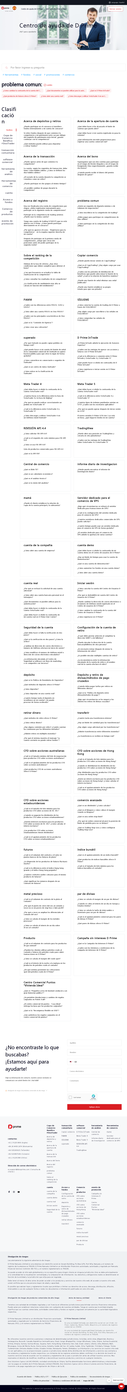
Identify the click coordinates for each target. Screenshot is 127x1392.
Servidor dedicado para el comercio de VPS (93, 499)
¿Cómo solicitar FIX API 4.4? (35, 434)
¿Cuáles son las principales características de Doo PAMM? (44, 317)
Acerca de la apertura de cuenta (97, 121)
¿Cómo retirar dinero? (33, 723)
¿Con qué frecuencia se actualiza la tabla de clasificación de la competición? (42, 273)
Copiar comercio (87, 255)
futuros (28, 849)
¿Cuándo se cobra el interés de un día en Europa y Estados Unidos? (98, 905)
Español (121, 2)
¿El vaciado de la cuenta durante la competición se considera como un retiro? (45, 178)
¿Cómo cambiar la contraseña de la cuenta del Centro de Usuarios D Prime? (96, 611)
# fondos (26, 74)
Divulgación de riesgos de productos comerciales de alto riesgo (26, 1090)
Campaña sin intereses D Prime (97, 938)
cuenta (9, 193)
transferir (83, 712)
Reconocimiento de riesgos (100, 1377)
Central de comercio (36, 464)
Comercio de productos (7, 212)
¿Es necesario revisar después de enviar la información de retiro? (94, 650)
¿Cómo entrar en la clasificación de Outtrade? (38, 372)
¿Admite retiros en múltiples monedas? (40, 734)
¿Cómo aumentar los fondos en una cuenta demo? (98, 568)
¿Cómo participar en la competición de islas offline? (95, 225)
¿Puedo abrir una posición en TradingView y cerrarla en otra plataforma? (95, 435)
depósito (29, 674)
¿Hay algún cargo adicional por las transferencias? (98, 727)
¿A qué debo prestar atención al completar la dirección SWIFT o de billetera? (96, 637)
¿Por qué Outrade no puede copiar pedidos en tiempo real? (43, 344)
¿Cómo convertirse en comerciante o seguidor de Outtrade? (44, 361)
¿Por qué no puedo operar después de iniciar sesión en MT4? (99, 410)
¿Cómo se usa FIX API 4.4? (35, 445)
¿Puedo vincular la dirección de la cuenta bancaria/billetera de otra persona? (94, 643)
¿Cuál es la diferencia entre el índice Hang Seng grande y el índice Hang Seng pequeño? (44, 869)
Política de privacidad (41, 1381)
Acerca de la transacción (39, 156)
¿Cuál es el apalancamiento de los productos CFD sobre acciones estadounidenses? (42, 838)
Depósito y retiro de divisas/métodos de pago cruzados (93, 677)
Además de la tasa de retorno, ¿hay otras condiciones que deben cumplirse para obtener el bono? (44, 266)
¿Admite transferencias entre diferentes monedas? (98, 731)
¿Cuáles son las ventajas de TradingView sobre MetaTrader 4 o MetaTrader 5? (94, 441)
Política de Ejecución (59, 1377)
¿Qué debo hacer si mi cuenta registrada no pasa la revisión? (98, 134)
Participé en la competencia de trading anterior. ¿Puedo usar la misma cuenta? (44, 216)
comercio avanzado (89, 800)
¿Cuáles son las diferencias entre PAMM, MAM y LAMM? (44, 306)
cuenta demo (85, 545)
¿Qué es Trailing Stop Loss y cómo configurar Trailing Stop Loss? (96, 829)
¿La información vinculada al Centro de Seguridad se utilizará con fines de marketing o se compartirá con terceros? (42, 661)
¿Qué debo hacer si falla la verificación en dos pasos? (43, 634)
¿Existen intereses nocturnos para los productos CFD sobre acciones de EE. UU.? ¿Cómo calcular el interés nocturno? (44, 824)
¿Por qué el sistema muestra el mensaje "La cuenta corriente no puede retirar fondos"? (42, 739)
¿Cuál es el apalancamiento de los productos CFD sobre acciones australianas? (44, 764)
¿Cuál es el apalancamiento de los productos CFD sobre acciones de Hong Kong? (96, 788)
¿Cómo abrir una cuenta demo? (90, 573)
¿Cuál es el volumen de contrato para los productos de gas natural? (45, 944)
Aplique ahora (94, 1107)
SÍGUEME (83, 299)
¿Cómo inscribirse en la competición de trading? (97, 213)
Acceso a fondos (8, 201)
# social (37, 74)
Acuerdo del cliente (24, 1377)
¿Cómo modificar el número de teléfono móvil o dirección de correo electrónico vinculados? (44, 653)
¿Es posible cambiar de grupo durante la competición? (40, 189)
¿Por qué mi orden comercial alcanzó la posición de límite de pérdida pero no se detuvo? (98, 822)
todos (9, 130)
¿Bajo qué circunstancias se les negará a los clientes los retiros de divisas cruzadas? (95, 700)
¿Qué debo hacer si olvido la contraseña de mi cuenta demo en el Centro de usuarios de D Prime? (98, 551)
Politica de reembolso (78, 1377)
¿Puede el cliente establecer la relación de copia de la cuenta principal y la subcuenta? (42, 504)
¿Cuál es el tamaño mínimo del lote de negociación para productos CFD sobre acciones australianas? (45, 757)
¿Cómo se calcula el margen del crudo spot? (42, 959)
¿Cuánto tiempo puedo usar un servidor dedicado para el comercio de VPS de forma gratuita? (98, 527)
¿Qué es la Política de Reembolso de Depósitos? (44, 680)
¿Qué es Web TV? (31, 469)
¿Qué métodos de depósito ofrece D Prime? (42, 685)
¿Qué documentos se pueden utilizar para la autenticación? (42, 603)
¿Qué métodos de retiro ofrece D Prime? (40, 718)
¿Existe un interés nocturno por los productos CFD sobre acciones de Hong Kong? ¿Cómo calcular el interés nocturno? (98, 781)
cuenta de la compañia (38, 545)
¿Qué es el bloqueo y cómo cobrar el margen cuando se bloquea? (96, 811)
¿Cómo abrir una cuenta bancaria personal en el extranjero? (44, 596)
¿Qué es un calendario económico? (38, 474)
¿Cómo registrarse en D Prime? (90, 617)
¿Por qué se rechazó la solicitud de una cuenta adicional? (43, 589)
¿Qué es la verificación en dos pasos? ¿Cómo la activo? (43, 640)
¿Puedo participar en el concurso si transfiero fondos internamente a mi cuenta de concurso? (43, 127)
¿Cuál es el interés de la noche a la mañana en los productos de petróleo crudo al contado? (44, 964)
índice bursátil (86, 849)
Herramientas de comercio (9, 184)
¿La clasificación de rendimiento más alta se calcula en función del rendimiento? (42, 284)
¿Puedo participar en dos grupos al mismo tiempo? (45, 183)
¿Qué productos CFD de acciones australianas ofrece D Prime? (43, 770)
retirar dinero (32, 712)
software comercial (7, 160)
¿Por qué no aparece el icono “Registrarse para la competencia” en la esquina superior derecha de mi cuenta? (45, 232)
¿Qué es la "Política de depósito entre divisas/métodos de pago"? (93, 694)
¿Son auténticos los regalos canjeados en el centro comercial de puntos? (42, 1016)
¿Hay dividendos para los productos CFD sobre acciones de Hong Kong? (96, 773)
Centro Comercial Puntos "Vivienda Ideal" (39, 984)
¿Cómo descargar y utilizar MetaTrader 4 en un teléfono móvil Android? (42, 417)
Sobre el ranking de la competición (38, 257)
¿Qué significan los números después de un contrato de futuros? (42, 882)
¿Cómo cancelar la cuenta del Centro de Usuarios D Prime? (98, 589)
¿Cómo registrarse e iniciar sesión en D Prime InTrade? (96, 370)
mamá (27, 497)
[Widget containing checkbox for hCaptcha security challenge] (82, 1097)
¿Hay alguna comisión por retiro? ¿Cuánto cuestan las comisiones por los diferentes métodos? (45, 728)
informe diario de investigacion (97, 464)
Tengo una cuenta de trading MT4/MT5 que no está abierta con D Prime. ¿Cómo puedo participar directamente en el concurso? (45, 223)
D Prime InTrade (87, 337)
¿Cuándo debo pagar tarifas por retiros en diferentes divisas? (95, 687)
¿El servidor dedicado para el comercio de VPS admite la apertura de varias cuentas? (95, 533)
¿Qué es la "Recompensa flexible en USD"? (41, 1010)
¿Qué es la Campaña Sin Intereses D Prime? (95, 943)
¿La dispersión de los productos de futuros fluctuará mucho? (45, 862)
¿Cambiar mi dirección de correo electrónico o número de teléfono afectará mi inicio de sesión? (44, 647)
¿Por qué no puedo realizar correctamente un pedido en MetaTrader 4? (43, 403)
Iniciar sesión (115, 9)
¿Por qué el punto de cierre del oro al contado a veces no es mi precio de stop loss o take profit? (44, 907)
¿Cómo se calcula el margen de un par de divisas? (98, 899)
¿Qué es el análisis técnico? (35, 478)
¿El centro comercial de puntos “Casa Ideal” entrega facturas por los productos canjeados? (43, 1005)
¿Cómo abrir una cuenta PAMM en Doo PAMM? (44, 311)
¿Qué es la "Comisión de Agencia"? (38, 323)
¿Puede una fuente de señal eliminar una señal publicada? (96, 281)
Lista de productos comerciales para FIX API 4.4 (43, 449)
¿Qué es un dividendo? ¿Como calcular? (94, 805)
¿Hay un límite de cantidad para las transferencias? (98, 723)
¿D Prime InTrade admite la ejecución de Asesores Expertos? (98, 344)
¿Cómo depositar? (31, 689)
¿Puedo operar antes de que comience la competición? (41, 163)
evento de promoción (7, 222)
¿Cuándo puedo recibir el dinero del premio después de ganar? (95, 173)
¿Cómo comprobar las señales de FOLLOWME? (91, 319)
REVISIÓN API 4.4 (35, 428)
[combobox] (72, 1062)
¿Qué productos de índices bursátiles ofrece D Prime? (96, 860)
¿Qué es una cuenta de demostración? (93, 564)
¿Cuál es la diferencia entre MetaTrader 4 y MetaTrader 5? (42, 410)
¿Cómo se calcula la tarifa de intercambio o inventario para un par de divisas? (95, 911)
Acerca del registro (36, 200)
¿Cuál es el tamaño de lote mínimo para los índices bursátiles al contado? (95, 867)
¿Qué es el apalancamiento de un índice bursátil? (97, 855)
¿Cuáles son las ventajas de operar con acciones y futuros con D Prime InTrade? (98, 350)
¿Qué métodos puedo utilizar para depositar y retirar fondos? (42, 145)
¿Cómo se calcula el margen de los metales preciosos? (42, 920)
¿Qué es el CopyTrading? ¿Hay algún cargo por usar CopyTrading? (99, 266)
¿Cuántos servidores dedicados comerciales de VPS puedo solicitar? (98, 520)
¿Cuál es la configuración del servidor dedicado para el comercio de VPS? (97, 514)
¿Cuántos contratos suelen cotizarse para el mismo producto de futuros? (45, 876)
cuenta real (31, 583)
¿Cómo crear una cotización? (36, 327)
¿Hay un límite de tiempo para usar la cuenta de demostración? (97, 558)
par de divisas (86, 893)
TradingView (85, 428)
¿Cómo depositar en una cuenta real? (39, 693)
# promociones (52, 74)
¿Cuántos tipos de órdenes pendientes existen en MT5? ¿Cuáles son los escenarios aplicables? (97, 403)
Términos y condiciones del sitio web (66, 1381)
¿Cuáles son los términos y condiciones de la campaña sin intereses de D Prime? (95, 949)
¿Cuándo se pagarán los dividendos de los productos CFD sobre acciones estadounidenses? (44, 816)
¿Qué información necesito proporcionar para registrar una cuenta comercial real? (96, 141)
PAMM (28, 299)
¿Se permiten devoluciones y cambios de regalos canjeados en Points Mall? (44, 998)
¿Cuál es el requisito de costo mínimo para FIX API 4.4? (45, 439)
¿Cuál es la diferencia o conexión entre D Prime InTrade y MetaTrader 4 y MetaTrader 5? (97, 357)
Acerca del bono (87, 156)
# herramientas (10, 74)
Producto (29, 938)
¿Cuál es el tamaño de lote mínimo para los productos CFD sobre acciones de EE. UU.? (42, 810)
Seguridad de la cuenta (38, 627)
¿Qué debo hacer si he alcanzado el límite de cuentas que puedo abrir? (96, 127)
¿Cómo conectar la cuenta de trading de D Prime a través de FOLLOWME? (98, 306)
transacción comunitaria (8, 151)
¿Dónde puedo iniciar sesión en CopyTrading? (96, 261)
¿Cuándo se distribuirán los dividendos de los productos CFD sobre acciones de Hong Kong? (96, 767)
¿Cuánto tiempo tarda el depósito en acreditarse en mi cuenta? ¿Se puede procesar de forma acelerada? (39, 700)
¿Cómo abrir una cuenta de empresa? (39, 550)
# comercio (69, 74)
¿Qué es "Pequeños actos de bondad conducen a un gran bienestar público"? (45, 992)
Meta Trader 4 (33, 383)
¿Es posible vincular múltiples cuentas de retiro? (97, 655)
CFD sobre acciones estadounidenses (36, 802)
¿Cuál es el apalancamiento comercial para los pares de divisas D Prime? (99, 918)
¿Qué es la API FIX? (32, 453)
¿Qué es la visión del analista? (36, 483)
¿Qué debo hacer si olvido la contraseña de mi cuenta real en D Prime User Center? (42, 616)
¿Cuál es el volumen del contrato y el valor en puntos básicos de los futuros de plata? (43, 856)
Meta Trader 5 (86, 383)
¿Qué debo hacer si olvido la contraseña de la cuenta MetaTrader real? (43, 390)
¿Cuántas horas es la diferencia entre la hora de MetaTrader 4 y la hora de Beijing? (44, 397)
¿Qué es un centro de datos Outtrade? (40, 367)
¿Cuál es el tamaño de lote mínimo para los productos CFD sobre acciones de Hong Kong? (96, 760)
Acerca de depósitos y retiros (42, 121)
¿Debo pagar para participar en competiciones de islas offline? (98, 218)
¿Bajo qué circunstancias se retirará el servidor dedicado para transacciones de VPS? (96, 507)
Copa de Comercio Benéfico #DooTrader (8, 139)
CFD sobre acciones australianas (44, 750)
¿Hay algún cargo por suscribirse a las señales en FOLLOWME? (97, 312)
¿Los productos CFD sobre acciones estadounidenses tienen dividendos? (39, 831)
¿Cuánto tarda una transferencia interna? (94, 718)
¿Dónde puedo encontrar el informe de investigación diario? (93, 470)
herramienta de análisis (8, 171)
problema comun (88, 200)
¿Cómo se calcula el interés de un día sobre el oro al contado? (42, 926)
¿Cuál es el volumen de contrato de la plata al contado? (43, 900)
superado (30, 337)
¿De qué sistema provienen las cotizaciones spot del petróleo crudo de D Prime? (42, 971)
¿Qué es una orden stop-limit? (90, 816)
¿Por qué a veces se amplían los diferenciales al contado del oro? (43, 913)
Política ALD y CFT (41, 1377)
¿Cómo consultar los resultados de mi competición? (45, 279)
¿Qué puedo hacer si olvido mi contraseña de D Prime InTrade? (97, 364)
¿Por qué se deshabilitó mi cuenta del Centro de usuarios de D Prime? (97, 596)
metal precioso (33, 893)
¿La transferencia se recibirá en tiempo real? (95, 736)
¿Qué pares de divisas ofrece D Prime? (93, 923)
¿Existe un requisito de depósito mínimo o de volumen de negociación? (96, 207)
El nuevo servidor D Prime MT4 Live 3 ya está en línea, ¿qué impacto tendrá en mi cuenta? (96, 417)
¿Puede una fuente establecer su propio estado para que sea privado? (94, 288)
